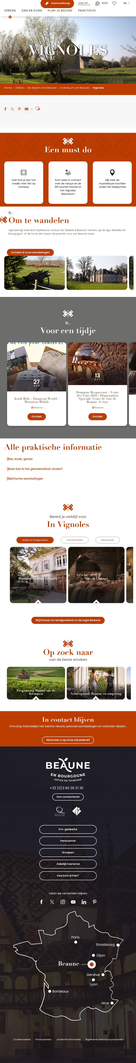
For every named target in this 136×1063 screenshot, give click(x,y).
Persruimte (68, 841)
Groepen (68, 852)
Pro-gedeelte (68, 829)
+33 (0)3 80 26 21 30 (66, 788)
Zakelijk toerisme (68, 864)
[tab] (35, 540)
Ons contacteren (68, 797)
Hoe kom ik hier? (68, 875)
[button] (10, 8)
